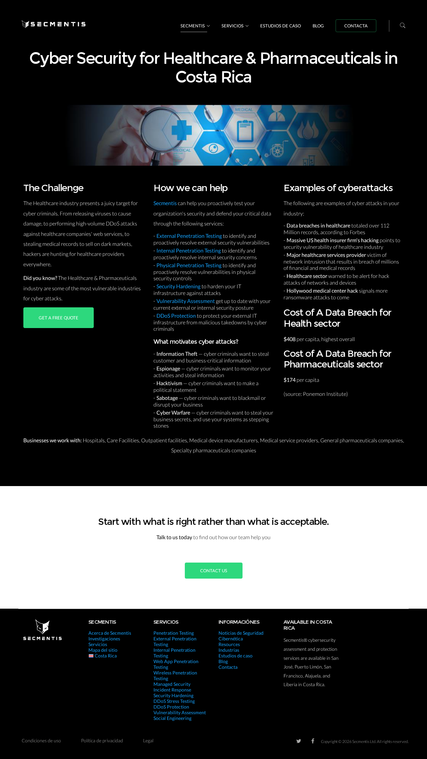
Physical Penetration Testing (189, 265)
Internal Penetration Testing (189, 250)
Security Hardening (178, 286)
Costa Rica (105, 655)
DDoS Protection (176, 315)
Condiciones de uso (41, 740)
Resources (229, 644)
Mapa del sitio (102, 650)
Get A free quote (58, 317)
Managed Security (171, 684)
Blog (318, 25)
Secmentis (192, 25)
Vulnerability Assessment (186, 301)
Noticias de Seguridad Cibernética (241, 635)
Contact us (213, 570)
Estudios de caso (280, 25)
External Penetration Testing (189, 236)
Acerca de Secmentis (109, 633)
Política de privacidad (102, 740)
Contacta (356, 25)
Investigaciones (104, 638)
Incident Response (172, 690)
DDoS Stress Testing (174, 701)
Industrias (229, 650)
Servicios (233, 25)
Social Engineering (172, 718)
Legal (148, 740)
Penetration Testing (173, 633)
